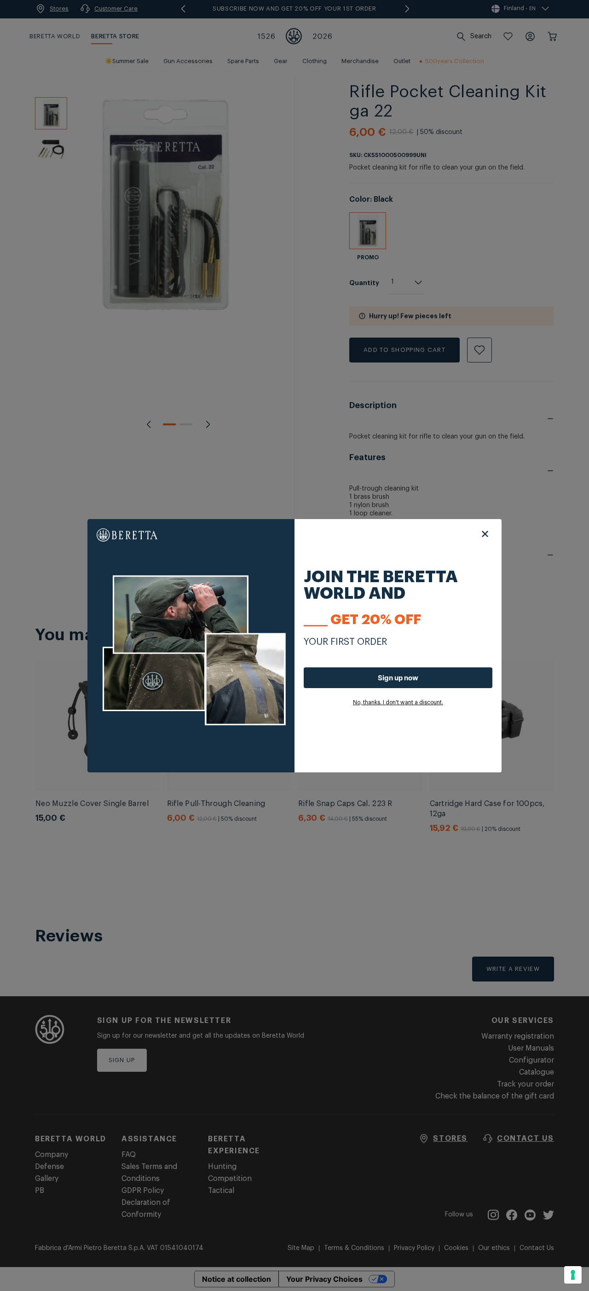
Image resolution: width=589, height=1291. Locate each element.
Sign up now (398, 677)
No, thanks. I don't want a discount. (398, 702)
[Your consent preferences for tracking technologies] (573, 1275)
